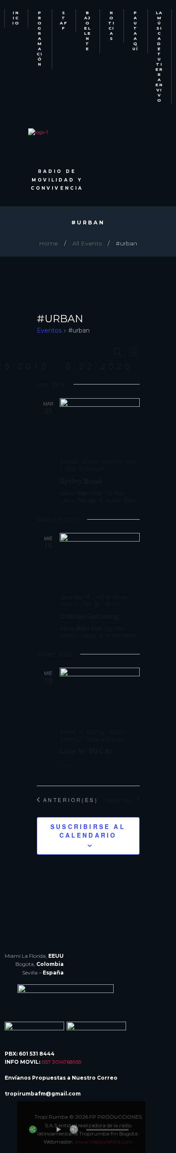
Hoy (88, 799)
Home (48, 243)
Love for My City (86, 751)
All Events (87, 243)
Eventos (49, 330)
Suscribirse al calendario (88, 830)
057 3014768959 (61, 1062)
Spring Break (81, 481)
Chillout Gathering (89, 616)
